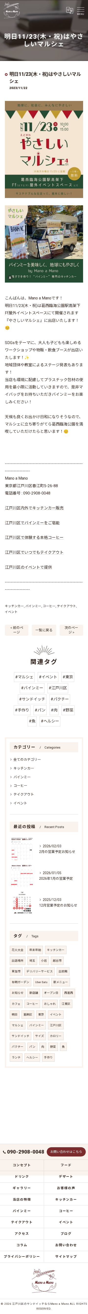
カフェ (16, 1004)
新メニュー (60, 982)
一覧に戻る (44, 630)
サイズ (39, 1036)
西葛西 (68, 993)
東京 (41, 1014)
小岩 (44, 960)
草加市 (16, 971)
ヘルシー (32, 1057)
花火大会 (17, 950)
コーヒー (49, 606)
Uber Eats (41, 982)
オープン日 (51, 993)
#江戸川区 (58, 688)
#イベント (48, 677)
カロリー (56, 1036)
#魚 (32, 721)
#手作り (22, 710)
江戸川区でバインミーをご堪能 (32, 523)
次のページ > (71, 630)
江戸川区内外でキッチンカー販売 (34, 508)
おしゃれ (50, 1004)
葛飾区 (27, 1014)
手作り (48, 1057)
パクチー (17, 1046)
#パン (40, 710)
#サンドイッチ (32, 699)
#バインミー (32, 688)
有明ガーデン (20, 982)
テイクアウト (66, 606)
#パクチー (60, 699)
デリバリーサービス (39, 971)
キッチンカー (14, 606)
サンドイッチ (20, 1036)
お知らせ (17, 993)
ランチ (16, 1057)
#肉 (54, 710)
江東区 (66, 1004)
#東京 (68, 677)
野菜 (53, 1046)
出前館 (63, 971)
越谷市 (57, 960)
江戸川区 (56, 1025)
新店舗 (33, 993)
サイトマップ (66, 1256)
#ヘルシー (50, 721)
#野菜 (68, 710)
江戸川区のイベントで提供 (28, 567)
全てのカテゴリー (27, 759)
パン (32, 1046)
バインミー (33, 606)
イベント (11, 612)
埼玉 (32, 960)
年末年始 (35, 950)
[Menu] (80, 10)
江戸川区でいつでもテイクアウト (34, 552)
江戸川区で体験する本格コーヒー (34, 537)
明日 (15, 1014)
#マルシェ (24, 677)
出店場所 (17, 960)
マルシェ (17, 1025)
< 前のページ (16, 630)
